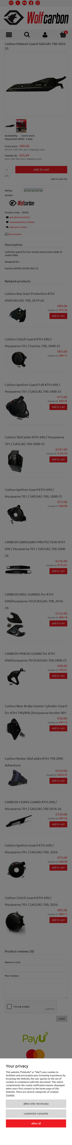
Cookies (10, 1095)
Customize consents (36, 1113)
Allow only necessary (36, 1103)
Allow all (36, 1123)
